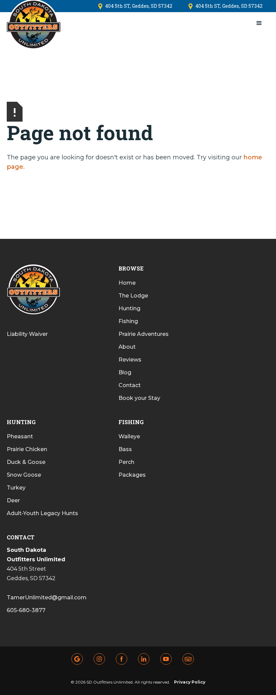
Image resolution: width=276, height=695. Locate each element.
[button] (259, 23)
